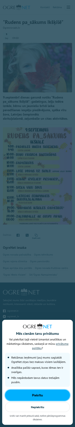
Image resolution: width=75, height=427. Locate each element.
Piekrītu (37, 395)
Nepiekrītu (37, 407)
